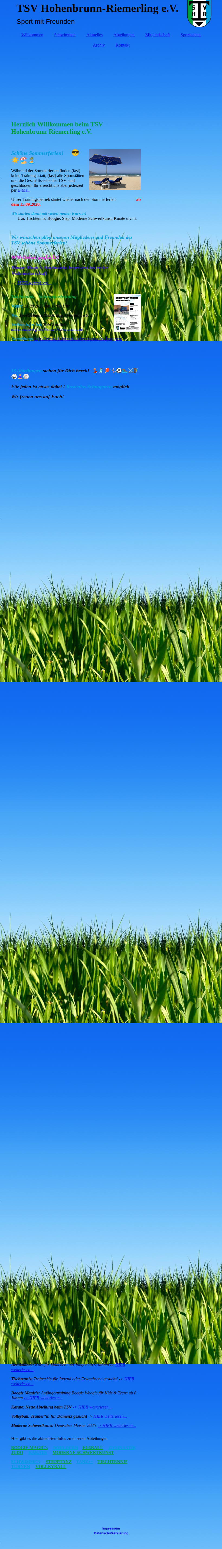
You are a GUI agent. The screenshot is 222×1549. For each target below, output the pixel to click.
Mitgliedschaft (157, 34)
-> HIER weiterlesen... (43, 1398)
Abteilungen (124, 34)
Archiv (99, 45)
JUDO (17, 1452)
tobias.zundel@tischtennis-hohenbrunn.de (47, 329)
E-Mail (24, 190)
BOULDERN (65, 1447)
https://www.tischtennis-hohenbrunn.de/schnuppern (78, 338)
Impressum (111, 1528)
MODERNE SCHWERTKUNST (83, 1452)
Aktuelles (94, 34)
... (49, 282)
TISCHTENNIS (112, 1461)
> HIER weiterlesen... (117, 1425)
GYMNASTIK (122, 1447)
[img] (111, 81)
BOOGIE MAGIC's (29, 1447)
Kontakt (122, 45)
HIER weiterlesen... (110, 1416)
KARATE (37, 1452)
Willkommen (32, 34)
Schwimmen (65, 34)
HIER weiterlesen (33, 282)
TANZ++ (84, 1461)
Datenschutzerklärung (111, 1533)
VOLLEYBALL (50, 1466)
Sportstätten (191, 34)
